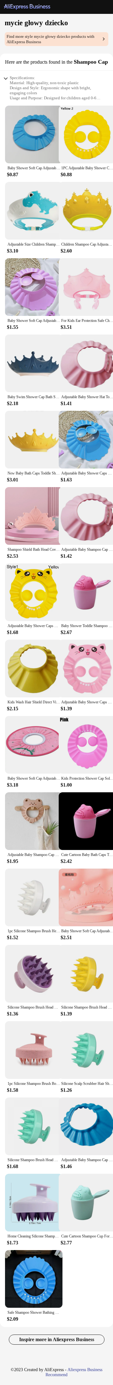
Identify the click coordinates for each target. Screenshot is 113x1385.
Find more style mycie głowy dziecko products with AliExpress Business (50, 39)
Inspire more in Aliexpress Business (56, 1339)
